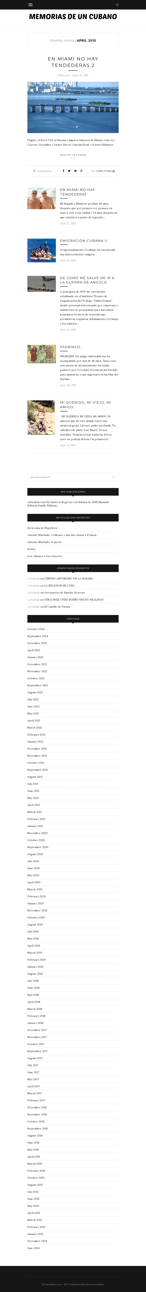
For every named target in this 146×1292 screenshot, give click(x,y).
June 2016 (33, 1142)
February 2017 (36, 1100)
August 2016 (35, 1135)
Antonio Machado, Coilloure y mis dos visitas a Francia (61, 535)
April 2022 (33, 720)
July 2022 (33, 699)
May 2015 (33, 1206)
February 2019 (36, 959)
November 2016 (37, 1114)
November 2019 (37, 910)
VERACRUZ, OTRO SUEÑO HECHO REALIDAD (74, 599)
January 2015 (35, 1234)
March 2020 (34, 889)
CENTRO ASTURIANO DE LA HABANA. (69, 578)
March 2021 (34, 812)
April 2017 (33, 1086)
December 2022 (37, 664)
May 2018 (33, 995)
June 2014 (33, 1248)
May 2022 (33, 713)
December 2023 (37, 643)
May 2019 (33, 938)
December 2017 (37, 1030)
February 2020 (36, 896)
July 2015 (33, 1192)
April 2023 (33, 650)
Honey (31, 549)
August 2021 (35, 777)
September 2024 (37, 636)
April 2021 (33, 805)
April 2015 (33, 1213)
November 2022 (37, 671)
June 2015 (33, 1199)
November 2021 (37, 755)
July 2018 (33, 980)
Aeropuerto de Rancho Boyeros (64, 592)
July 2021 (32, 784)
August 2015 (35, 1184)
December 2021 (37, 748)
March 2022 (34, 727)
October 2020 (36, 840)
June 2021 (33, 791)
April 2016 (33, 1156)
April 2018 (33, 1002)
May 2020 (33, 875)
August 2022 (35, 692)
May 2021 (33, 798)
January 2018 (35, 1023)
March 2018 (34, 1009)
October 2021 (35, 762)
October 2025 (36, 629)
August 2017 (35, 1058)
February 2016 (36, 1170)
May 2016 (33, 1149)
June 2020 (33, 868)
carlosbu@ (105, 170)
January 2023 (35, 657)
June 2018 (33, 988)
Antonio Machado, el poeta (44, 542)
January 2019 (35, 966)
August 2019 (35, 924)
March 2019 (34, 952)
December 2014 (37, 1241)
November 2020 (37, 833)
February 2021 (36, 819)
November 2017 (37, 1037)
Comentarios (42, 171)
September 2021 (37, 769)
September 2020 (37, 847)
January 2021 (35, 826)
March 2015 (34, 1220)
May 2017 (33, 1079)
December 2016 (37, 1107)
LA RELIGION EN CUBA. (59, 585)
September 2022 (37, 685)
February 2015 (36, 1227)
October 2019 (35, 917)
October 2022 (35, 678)
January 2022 (35, 741)
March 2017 (34, 1093)
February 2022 (36, 734)
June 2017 (33, 1072)
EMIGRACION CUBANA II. (84, 241)
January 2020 (35, 903)
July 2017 (32, 1065)
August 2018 (35, 973)
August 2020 (35, 854)
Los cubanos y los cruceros (44, 556)
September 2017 (37, 1051)
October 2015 (35, 1177)
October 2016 (35, 1121)
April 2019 (33, 945)
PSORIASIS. (71, 347)
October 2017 (35, 1044)
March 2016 (34, 1163)
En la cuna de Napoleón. (42, 528)
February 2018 (36, 1016)
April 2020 (33, 882)
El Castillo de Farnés (57, 606)
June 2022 (33, 706)
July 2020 (33, 861)
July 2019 (33, 931)
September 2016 (37, 1128)
